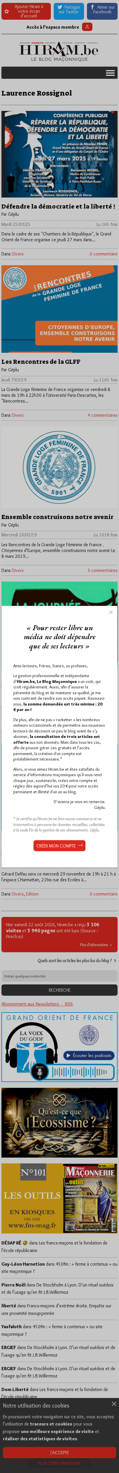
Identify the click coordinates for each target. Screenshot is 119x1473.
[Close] (111, 612)
